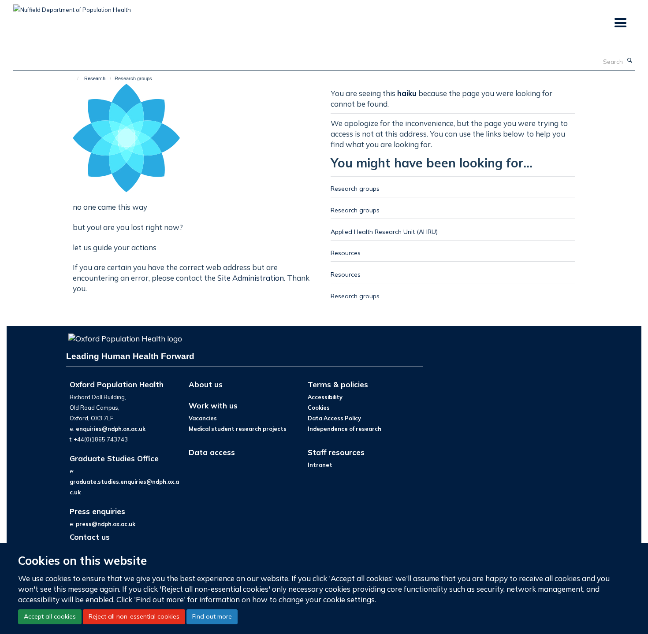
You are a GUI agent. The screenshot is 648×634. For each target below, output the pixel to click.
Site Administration (250, 277)
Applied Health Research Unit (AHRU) (384, 231)
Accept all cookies (50, 616)
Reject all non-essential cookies (134, 616)
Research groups (355, 188)
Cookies (319, 407)
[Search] (630, 61)
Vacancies (203, 418)
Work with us (213, 405)
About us (206, 384)
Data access (212, 452)
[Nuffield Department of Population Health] (72, 6)
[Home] (74, 78)
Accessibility (325, 396)
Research (94, 78)
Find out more (212, 616)
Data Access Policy (334, 418)
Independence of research (344, 428)
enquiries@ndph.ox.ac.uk (110, 428)
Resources (346, 252)
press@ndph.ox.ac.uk (105, 523)
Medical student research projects (238, 428)
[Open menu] (620, 23)
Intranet (320, 464)
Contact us (90, 536)
